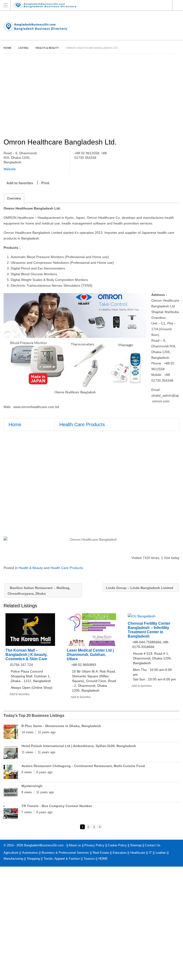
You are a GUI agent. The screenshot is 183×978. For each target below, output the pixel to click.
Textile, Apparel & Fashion (62, 858)
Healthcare (137, 852)
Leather (161, 852)
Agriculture (11, 852)
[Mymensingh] (11, 793)
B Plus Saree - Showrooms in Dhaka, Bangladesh (61, 726)
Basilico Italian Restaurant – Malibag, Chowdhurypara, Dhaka (39, 590)
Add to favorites (19, 183)
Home (7, 47)
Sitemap (136, 845)
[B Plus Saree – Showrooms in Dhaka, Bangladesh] (11, 733)
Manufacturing (13, 858)
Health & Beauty (47, 47)
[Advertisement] (91, 96)
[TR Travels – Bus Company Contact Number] (11, 813)
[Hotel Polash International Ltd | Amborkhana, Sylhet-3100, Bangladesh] (11, 753)
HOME (103, 858)
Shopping (33, 858)
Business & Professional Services (65, 852)
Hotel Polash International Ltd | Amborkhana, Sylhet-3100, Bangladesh (78, 746)
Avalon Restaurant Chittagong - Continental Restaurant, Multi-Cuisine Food (83, 766)
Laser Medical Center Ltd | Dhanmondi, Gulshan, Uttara (90, 654)
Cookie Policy (117, 845)
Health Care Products (82, 424)
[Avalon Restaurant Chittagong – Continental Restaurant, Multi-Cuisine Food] (11, 773)
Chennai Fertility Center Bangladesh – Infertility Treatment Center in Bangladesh (149, 629)
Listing (23, 47)
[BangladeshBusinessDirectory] (87, 5)
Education (120, 852)
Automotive (30, 852)
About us (75, 845)
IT (150, 852)
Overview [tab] (14, 198)
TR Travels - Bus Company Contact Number (56, 806)
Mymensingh (31, 786)
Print (45, 183)
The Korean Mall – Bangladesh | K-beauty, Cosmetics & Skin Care (26, 654)
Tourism (89, 858)
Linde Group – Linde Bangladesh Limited (140, 588)
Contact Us (152, 845)
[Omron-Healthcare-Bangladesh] (91, 539)
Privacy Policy (94, 845)
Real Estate (101, 852)
